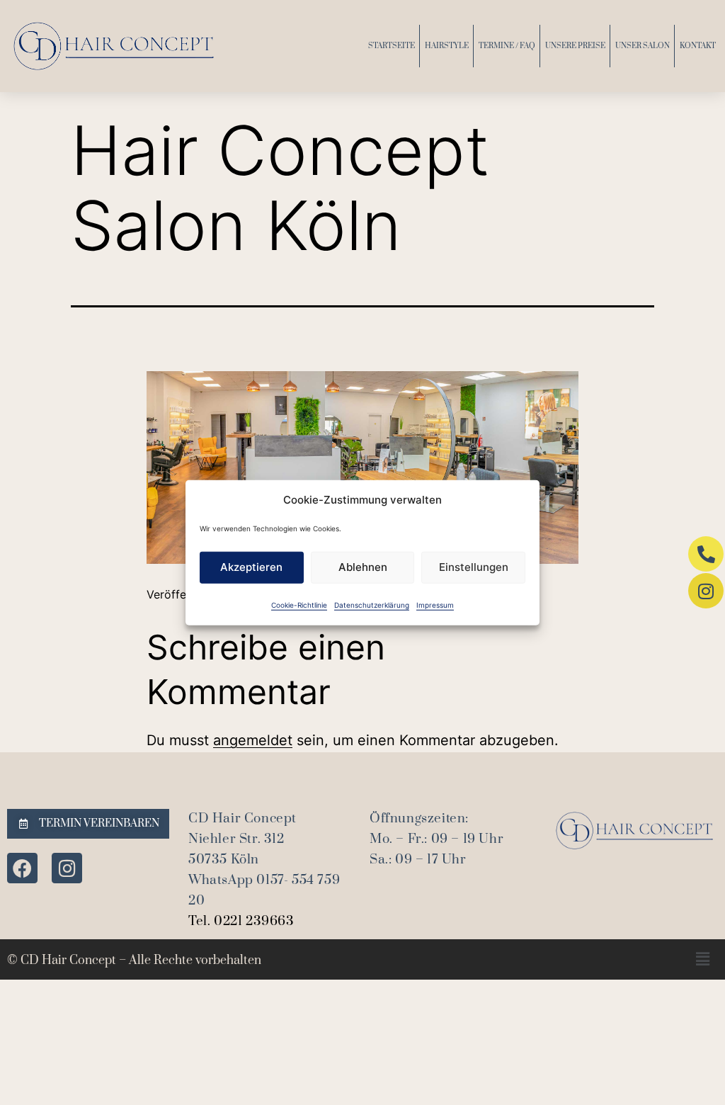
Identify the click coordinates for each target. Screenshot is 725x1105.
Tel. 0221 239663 (241, 921)
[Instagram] (67, 868)
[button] (702, 959)
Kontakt (698, 46)
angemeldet (252, 740)
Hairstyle (447, 46)
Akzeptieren (251, 567)
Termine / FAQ (507, 46)
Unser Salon (642, 46)
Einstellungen (473, 567)
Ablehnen (362, 567)
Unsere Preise (575, 46)
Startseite (391, 46)
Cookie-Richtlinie (299, 604)
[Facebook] (22, 868)
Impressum (435, 604)
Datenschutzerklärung (371, 604)
